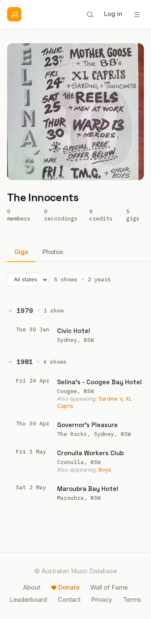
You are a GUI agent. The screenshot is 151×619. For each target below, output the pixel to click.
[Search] (90, 14)
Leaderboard (28, 599)
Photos (52, 252)
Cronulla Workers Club (90, 453)
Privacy (101, 599)
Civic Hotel (73, 331)
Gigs (21, 252)
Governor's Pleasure (87, 425)
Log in (113, 14)
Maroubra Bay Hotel (87, 489)
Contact (69, 599)
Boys (105, 470)
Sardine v (110, 399)
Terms (132, 599)
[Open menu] (137, 14)
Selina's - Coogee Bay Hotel (99, 382)
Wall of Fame (109, 587)
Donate (69, 587)
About (31, 587)
